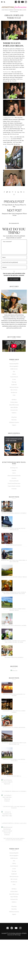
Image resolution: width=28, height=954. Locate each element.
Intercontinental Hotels (14, 475)
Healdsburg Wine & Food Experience (14, 657)
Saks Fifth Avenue (14, 405)
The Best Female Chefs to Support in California (14, 625)
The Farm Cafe (6, 72)
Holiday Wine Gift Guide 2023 (14, 776)
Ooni (14, 395)
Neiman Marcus (14, 387)
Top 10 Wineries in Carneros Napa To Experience (14, 791)
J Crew (14, 379)
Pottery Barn (14, 402)
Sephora (14, 412)
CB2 (14, 371)
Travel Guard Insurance (14, 483)
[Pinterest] (18, 2)
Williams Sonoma (14, 422)
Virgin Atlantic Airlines (14, 486)
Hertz (14, 473)
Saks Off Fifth (14, 407)
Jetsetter (14, 478)
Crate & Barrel (14, 376)
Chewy (14, 374)
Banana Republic (14, 363)
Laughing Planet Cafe (8, 117)
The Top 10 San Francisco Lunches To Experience (14, 513)
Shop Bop (14, 417)
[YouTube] (22, 2)
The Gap (14, 382)
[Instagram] (25, 2)
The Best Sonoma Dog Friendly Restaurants (14, 727)
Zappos (14, 425)
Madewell (14, 384)
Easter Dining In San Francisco (14, 545)
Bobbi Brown (14, 369)
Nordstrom (14, 392)
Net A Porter (14, 390)
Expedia (14, 470)
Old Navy (14, 399)
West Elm (14, 419)
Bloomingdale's (14, 366)
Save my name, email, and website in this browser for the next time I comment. (14, 274)
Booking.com (14, 467)
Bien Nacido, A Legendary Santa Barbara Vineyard (14, 577)
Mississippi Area (6, 138)
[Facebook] (15, 2)
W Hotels (14, 488)
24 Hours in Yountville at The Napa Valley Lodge (14, 823)
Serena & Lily (14, 410)
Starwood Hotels (14, 481)
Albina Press (6, 137)
